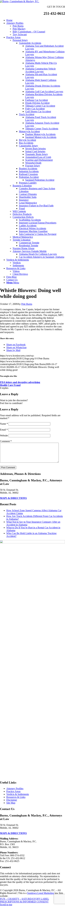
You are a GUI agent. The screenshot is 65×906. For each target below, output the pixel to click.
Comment (6, 441)
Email (4, 429)
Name (4, 423)
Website (4, 435)
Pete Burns (26, 304)
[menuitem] (35, 20)
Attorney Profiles (14, 788)
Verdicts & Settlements (17, 794)
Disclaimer (11, 800)
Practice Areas (13, 791)
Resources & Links (15, 797)
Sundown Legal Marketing (40, 893)
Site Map (10, 802)
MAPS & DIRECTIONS (13, 498)
